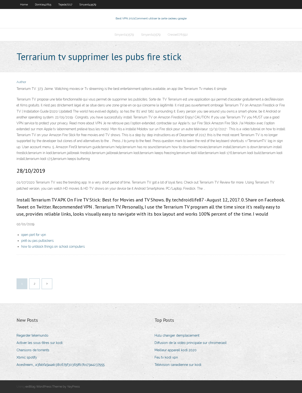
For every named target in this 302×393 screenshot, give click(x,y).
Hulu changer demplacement (177, 335)
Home (24, 4)
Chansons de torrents (33, 350)
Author (21, 82)
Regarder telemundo (32, 335)
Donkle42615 (43, 4)
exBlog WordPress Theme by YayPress (52, 386)
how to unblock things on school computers (53, 246)
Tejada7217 (65, 4)
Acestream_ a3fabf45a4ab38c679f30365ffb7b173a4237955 (61, 365)
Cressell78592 (178, 34)
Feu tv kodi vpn (166, 357)
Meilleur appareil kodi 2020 (176, 350)
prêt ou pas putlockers (37, 240)
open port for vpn (33, 235)
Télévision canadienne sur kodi (178, 365)
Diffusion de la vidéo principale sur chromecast (190, 343)
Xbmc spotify (27, 357)
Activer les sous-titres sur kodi (40, 343)
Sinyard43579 (87, 4)
